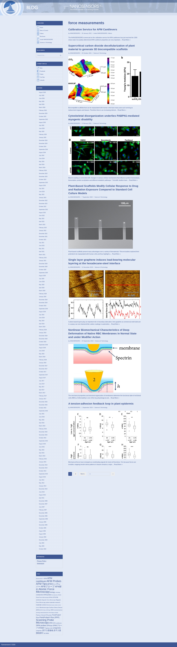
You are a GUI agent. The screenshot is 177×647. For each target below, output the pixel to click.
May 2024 (41, 161)
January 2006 (42, 522)
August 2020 (42, 275)
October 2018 (42, 341)
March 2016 (42, 426)
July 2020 (41, 278)
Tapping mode (48, 628)
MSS (52, 610)
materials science (41, 605)
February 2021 (43, 257)
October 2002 (42, 549)
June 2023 (42, 191)
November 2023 (43, 176)
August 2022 (42, 212)
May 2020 (41, 284)
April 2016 (41, 422)
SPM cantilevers (57, 623)
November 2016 (43, 405)
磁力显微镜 (46, 633)
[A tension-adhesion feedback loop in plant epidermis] (104, 435)
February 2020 (43, 293)
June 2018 (42, 350)
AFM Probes (53, 581)
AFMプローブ (48, 586)
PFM (50, 612)
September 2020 (43, 272)
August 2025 (42, 122)
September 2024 (43, 149)
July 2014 (41, 480)
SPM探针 (41, 628)
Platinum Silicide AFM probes (44, 615)
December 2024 (43, 140)
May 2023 (41, 194)
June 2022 (42, 215)
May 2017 (41, 386)
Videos (42, 33)
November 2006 (43, 516)
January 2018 (42, 362)
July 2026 (41, 95)
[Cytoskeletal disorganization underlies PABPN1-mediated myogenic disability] (104, 150)
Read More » (126, 40)
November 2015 (43, 435)
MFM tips (48, 610)
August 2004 (42, 534)
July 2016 (41, 413)
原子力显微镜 (47, 630)
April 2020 (41, 287)
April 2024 (41, 164)
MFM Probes (43, 610)
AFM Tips (41, 583)
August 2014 (42, 477)
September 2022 (43, 209)
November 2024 (43, 143)
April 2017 (41, 390)
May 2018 (41, 353)
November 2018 (43, 338)
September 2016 (43, 411)
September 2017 (43, 374)
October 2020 (42, 269)
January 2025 (42, 137)
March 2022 (42, 224)
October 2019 (42, 305)
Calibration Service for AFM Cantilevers (92, 29)
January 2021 (42, 260)
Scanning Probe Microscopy (45, 621)
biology (52, 592)
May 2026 (41, 101)
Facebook (42, 71)
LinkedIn (42, 80)
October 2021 (42, 239)
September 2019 (43, 308)
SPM (50, 623)
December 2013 (43, 489)
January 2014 (42, 486)
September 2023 (43, 182)
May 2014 (41, 483)
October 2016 (42, 407)
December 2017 (43, 365)
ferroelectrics (55, 594)
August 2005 (42, 531)
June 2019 (42, 317)
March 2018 (42, 356)
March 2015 (42, 456)
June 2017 (42, 384)
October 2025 (42, 116)
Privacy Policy (41, 561)
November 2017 (43, 368)
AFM (45, 578)
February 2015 (43, 459)
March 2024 (42, 167)
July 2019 (41, 314)
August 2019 (42, 311)
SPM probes (41, 625)
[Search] (61, 55)
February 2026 (43, 110)
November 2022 (43, 203)
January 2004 (42, 537)
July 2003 (41, 543)
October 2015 (42, 438)
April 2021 (41, 251)
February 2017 (43, 395)
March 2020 (42, 290)
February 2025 (43, 134)
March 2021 (42, 254)
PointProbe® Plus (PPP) (49, 617)
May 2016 (41, 420)
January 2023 (42, 197)
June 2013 (42, 492)
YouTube (42, 77)
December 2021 (43, 233)
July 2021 (41, 242)
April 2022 (41, 221)
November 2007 (43, 504)
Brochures (42, 36)
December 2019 (43, 299)
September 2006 (43, 519)
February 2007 (43, 510)
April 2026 (41, 104)
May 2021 (41, 248)
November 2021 (43, 236)
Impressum (40, 563)
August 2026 (42, 92)
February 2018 (43, 359)
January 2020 (42, 296)
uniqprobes (39, 630)
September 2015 (43, 441)
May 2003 (41, 546)
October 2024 (42, 146)
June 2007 (42, 507)
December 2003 (43, 540)
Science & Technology (46, 42)
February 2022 (43, 227)
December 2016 (43, 401)
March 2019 (42, 326)
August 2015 (42, 444)
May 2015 (41, 450)
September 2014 (43, 474)
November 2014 (43, 468)
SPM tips (49, 625)
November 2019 (43, 302)
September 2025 (43, 119)
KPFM (54, 597)
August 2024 (42, 152)
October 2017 (42, 371)
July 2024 (41, 155)
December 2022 (43, 200)
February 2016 (43, 428)
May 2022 (41, 218)
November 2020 (43, 266)
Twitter (41, 74)
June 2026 (42, 98)
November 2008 (43, 501)
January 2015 (42, 462)
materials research (54, 602)
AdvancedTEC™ (40, 578)
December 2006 (43, 513)
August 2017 (42, 377)
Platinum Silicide (54, 612)
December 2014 (43, 465)
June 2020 (42, 281)
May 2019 (41, 320)
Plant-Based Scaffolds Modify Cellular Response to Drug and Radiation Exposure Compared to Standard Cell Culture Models (103, 190)
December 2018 (43, 335)
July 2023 (41, 188)
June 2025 (42, 128)
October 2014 (42, 471)
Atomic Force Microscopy (45, 590)
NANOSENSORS (44, 612)
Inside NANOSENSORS (46, 39)
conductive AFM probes (43, 595)
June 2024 (42, 158)
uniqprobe (57, 628)
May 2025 (41, 131)
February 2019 (43, 329)
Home (41, 27)
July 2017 (41, 380)
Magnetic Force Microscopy (49, 600)
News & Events (44, 30)
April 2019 (41, 323)
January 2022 (42, 230)
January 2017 (42, 398)
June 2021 (42, 245)
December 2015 (43, 432)
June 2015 (42, 447)
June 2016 (42, 417)
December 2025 (43, 113)
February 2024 (43, 170)
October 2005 (42, 528)
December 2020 (43, 263)
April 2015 (41, 453)
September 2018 (43, 344)
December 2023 (43, 173)
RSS (41, 68)
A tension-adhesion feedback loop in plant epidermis (101, 403)
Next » (83, 474)
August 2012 (42, 495)
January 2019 (42, 332)
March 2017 (42, 392)
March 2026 (42, 107)
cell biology (57, 592)
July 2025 (41, 125)
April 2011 (41, 498)
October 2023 (42, 179)
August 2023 (42, 185)
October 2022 (42, 206)
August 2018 (42, 347)
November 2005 (43, 525)
